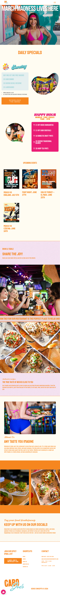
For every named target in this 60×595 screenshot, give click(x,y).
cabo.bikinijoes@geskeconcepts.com (50, 559)
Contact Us (25, 566)
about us (25, 561)
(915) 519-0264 (48, 556)
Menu (24, 556)
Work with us (26, 564)
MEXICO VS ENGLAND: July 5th (11, 194)
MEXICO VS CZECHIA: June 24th (9, 229)
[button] (2, 487)
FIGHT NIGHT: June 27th (29, 193)
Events (24, 559)
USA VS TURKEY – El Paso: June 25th (47, 195)
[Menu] (3, 592)
